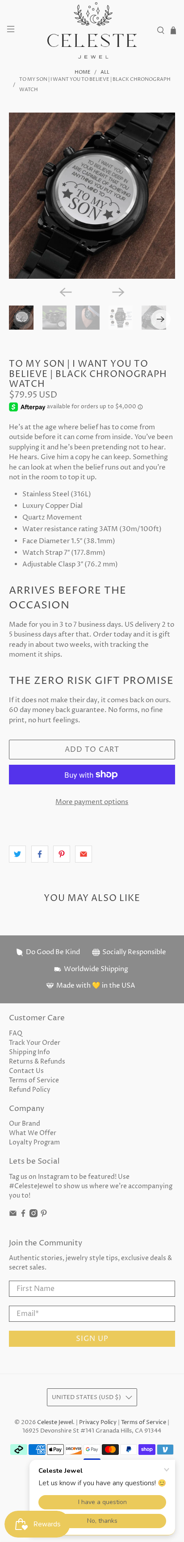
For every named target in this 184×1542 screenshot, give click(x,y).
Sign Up (92, 1339)
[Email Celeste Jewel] (13, 1215)
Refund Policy (29, 1089)
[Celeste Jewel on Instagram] (33, 1215)
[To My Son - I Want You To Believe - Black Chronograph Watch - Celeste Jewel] (92, 195)
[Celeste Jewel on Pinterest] (44, 1215)
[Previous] (65, 292)
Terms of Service (34, 1080)
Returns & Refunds (37, 1061)
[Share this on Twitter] (17, 854)
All (104, 72)
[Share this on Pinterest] (61, 854)
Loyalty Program (34, 1142)
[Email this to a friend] (83, 854)
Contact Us (26, 1071)
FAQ (15, 1033)
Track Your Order (34, 1043)
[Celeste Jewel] (92, 30)
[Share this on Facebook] (39, 854)
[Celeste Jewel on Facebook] (23, 1215)
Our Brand (24, 1123)
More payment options (91, 802)
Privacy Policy (98, 1422)
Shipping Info (29, 1052)
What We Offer (32, 1133)
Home (83, 72)
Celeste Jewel (55, 1422)
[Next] (118, 292)
